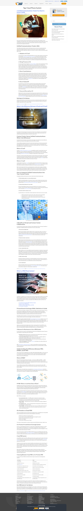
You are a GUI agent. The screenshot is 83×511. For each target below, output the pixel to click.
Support (50, 3)
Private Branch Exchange (42, 490)
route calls (33, 341)
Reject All (47, 508)
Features (36, 3)
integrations (30, 78)
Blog (19, 268)
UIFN (27, 500)
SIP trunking (24, 86)
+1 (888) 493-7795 (56, 1)
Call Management (22, 490)
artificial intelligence (33, 63)
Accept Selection (42, 508)
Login (65, 1)
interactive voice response (25, 153)
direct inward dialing (28, 188)
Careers (17, 502)
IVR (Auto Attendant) (41, 499)
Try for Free (64, 3)
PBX (38, 490)
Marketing (48, 509)
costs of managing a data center (36, 265)
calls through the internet (30, 432)
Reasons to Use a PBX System (24, 303)
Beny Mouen (28, 272)
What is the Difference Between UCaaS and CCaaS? (32, 106)
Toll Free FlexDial (29, 501)
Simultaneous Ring (41, 502)
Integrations (41, 3)
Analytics (39, 509)
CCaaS (27, 162)
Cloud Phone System (30, 268)
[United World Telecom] (19, 3)
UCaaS (38, 268)
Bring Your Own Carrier (30, 502)
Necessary (35, 509)
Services (31, 3)
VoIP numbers (35, 182)
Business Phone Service (29, 490)
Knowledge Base (18, 501)
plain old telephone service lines (35, 318)
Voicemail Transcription (42, 503)
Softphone (40, 500)
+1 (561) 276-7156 (50, 1)
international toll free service (28, 182)
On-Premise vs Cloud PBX (23, 306)
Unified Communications (42, 268)
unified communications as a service (29, 56)
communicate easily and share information (25, 234)
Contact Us (17, 503)
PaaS (42, 157)
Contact (62, 1)
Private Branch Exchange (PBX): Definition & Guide (27, 302)
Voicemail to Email (41, 501)
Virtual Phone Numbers (30, 496)
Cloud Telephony (22, 268)
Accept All (36, 508)
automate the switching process (38, 369)
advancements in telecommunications (24, 344)
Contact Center (35, 268)
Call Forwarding (29, 503)
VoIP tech (21, 464)
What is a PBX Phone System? (25, 271)
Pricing (47, 3)
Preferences (43, 509)
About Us (26, 3)
